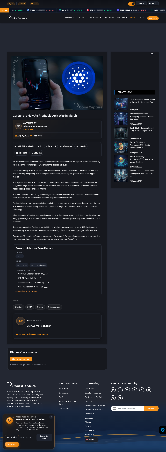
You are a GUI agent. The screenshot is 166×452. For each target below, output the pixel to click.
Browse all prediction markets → (26, 291)
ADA (29, 307)
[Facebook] (120, 389)
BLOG (142, 17)
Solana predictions (38, 265)
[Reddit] (120, 397)
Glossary (88, 422)
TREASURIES (109, 17)
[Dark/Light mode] (131, 4)
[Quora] (113, 397)
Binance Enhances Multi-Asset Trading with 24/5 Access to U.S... (142, 173)
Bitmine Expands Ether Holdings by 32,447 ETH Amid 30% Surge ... (141, 116)
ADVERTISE (153, 18)
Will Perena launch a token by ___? (33, 282)
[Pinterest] (141, 389)
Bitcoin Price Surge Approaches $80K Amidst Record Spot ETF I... (140, 145)
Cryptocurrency (54, 307)
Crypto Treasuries (93, 393)
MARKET (68, 17)
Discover (89, 418)
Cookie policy (25, 437)
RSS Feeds (90, 430)
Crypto (40, 307)
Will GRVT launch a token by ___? (33, 274)
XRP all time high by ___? (29, 278)
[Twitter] (113, 389)
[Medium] (127, 389)
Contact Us (64, 393)
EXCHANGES (95, 17)
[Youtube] (148, 389)
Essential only (44, 437)
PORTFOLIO (81, 17)
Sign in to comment (21, 359)
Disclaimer (64, 408)
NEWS (132, 17)
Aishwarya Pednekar (35, 126)
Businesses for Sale (94, 397)
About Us (63, 389)
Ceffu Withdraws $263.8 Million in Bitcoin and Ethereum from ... (142, 102)
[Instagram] (134, 389)
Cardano (18, 307)
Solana (19, 256)
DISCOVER (121, 17)
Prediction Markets (93, 409)
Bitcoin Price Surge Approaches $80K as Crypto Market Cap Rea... (141, 159)
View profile (28, 129)
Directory (89, 401)
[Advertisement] (134, 69)
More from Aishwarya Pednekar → (32, 334)
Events (88, 426)
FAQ (61, 397)
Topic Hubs (90, 414)
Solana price (22, 265)
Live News (89, 389)
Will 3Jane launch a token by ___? (33, 287)
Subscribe (151, 408)
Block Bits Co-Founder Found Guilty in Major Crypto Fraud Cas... (141, 131)
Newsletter (90, 434)
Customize (12, 437)
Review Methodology (95, 405)
